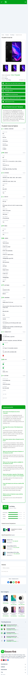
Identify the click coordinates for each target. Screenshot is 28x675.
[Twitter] (4, 660)
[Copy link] (18, 582)
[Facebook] (8, 660)
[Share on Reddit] (16, 582)
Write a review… (6, 567)
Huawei (13, 535)
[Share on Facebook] (8, 582)
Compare (21, 80)
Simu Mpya (8, 80)
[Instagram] (6, 660)
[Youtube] (2, 660)
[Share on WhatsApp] (13, 582)
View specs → (10, 542)
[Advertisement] (14, 18)
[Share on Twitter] (11, 582)
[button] (1, 2)
